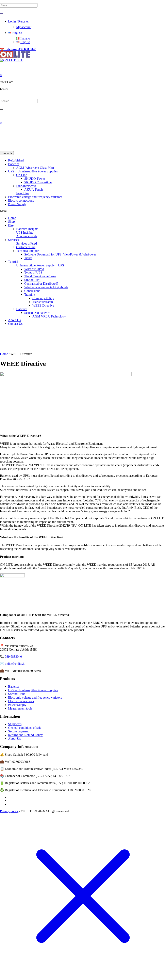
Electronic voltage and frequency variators (35, 697)
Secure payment (18, 731)
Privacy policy (9, 811)
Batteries (13, 686)
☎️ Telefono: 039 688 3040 (18, 49)
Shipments (14, 724)
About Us (14, 738)
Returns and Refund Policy (25, 735)
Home (4, 354)
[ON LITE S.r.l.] (15, 58)
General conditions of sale (24, 727)
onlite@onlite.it (14, 663)
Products (7, 153)
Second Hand (17, 694)
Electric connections (21, 701)
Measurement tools (20, 708)
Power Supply (17, 704)
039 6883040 (13, 656)
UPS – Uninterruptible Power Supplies (33, 690)
